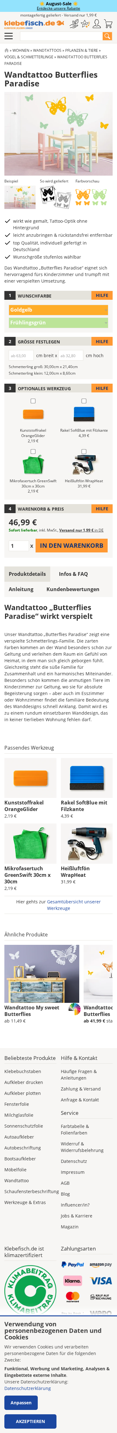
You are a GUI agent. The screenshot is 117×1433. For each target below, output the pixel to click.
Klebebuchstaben (22, 1071)
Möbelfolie (15, 1170)
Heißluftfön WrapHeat (75, 871)
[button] (20, 197)
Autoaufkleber (19, 1137)
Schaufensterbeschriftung (31, 1191)
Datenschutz (74, 1161)
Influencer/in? (75, 1205)
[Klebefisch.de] (34, 25)
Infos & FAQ (73, 574)
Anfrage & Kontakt (80, 1100)
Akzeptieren (30, 1421)
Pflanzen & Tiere (81, 50)
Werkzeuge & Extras (25, 1202)
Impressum (73, 1172)
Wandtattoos (47, 50)
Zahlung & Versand (81, 1089)
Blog (65, 1194)
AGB (65, 1183)
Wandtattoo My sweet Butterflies (31, 1011)
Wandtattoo (16, 1180)
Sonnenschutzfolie (23, 1126)
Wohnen (20, 50)
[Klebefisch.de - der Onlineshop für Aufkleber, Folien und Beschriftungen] (6, 50)
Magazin (70, 1227)
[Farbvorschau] (91, 197)
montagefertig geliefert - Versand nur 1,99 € (58, 15)
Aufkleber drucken (23, 1082)
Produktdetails (27, 574)
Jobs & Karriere (76, 1216)
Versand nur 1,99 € (81, 530)
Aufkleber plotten (22, 1093)
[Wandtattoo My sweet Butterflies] (41, 974)
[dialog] (58, 1374)
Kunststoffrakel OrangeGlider (24, 806)
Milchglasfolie (18, 1115)
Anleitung (21, 589)
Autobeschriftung (22, 1148)
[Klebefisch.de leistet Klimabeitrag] (30, 1291)
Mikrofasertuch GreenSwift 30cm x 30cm (27, 875)
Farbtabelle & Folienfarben (75, 1129)
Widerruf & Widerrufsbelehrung (82, 1147)
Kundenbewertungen (73, 589)
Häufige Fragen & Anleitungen (79, 1074)
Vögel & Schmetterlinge (28, 57)
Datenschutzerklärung (27, 1388)
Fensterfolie (16, 1104)
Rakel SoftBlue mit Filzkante (84, 806)
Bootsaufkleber (20, 1159)
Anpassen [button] (21, 1403)
